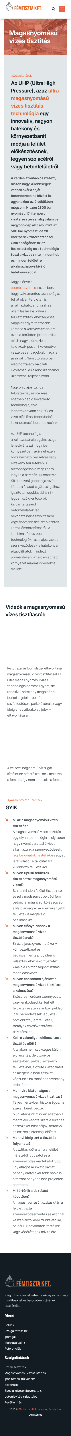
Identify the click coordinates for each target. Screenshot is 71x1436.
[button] (53, 9)
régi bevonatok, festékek (32, 855)
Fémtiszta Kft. (26, 1409)
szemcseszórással (24, 287)
